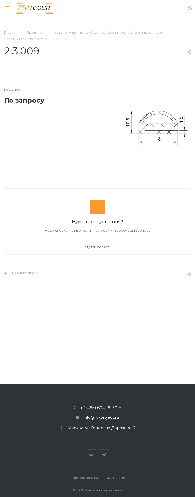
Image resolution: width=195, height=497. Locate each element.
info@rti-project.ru (101, 417)
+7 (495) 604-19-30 (98, 408)
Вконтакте (91, 454)
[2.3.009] (157, 122)
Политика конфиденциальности (98, 478)
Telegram (104, 454)
